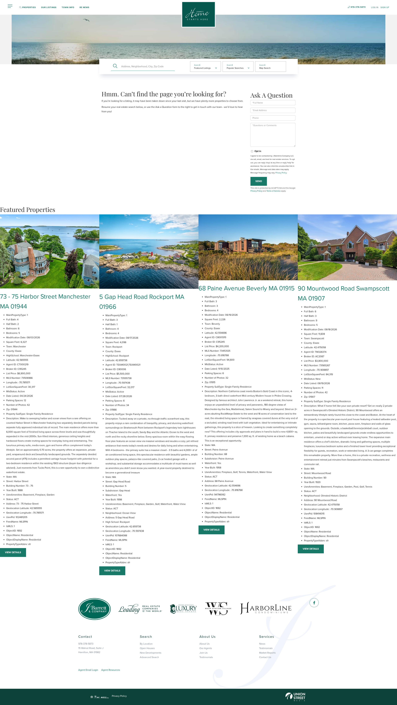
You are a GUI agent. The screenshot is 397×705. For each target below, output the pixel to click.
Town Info (68, 7)
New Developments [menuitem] (150, 652)
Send (258, 181)
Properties (29, 7)
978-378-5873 (358, 7)
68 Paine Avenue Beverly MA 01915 (246, 288)
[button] (115, 66)
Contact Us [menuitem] (265, 657)
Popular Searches (235, 68)
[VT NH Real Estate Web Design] (295, 696)
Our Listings (48, 7)
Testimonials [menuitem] (206, 657)
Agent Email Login (88, 670)
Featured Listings (202, 68)
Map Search (265, 68)
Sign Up (385, 7)
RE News (84, 7)
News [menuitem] (262, 643)
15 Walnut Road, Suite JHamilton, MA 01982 (90, 650)
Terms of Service (273, 191)
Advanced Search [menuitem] (149, 657)
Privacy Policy (281, 173)
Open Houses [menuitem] (147, 648)
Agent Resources (110, 670)
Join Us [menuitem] (203, 652)
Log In (374, 7)
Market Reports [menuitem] (267, 652)
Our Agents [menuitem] (205, 648)
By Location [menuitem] (146, 643)
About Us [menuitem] (204, 643)
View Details (13, 552)
